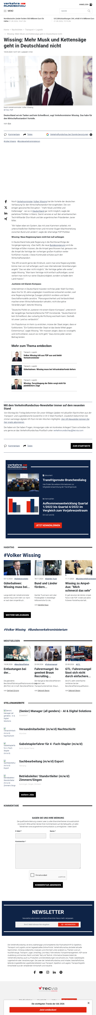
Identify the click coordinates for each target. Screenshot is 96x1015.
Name (52, 831)
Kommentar (20, 841)
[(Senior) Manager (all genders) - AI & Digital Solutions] (9, 716)
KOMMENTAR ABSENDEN (48, 885)
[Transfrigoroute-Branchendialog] (23, 482)
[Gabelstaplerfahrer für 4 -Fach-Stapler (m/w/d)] (9, 748)
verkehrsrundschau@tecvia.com (68, 430)
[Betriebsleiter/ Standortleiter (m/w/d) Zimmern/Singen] (9, 781)
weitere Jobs (27, 794)
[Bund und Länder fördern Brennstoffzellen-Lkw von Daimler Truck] (48, 567)
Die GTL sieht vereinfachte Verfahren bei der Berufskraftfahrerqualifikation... (77, 683)
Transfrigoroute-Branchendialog (64, 480)
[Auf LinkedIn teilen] (5, 213)
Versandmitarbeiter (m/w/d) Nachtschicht (47, 729)
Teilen (29, 134)
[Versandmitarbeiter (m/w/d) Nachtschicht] (9, 732)
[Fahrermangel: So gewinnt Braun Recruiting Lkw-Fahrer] (48, 653)
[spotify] (61, 972)
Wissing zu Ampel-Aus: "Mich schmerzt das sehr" (78, 587)
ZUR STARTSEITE (81, 446)
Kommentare (14, 134)
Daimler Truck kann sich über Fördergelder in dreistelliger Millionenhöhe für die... (45, 597)
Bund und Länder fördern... (45, 585)
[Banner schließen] (88, 1003)
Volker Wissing (40, 201)
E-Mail (17, 831)
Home (6, 30)
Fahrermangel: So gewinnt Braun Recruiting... (46, 672)
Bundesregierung (57, 245)
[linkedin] (54, 972)
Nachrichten (17, 30)
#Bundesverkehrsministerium (47, 629)
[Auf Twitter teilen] (5, 207)
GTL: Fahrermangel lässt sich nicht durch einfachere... (78, 672)
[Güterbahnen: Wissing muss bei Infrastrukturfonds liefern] (17, 567)
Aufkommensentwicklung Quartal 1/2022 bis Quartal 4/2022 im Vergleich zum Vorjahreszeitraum (65, 507)
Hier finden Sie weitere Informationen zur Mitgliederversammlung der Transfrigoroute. (60, 485)
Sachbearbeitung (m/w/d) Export (41, 761)
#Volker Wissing (22, 555)
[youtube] (40, 972)
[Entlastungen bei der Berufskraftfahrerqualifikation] (17, 653)
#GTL (78, 664)
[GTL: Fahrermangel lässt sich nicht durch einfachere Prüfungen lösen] (78, 653)
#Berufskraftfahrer (21, 664)
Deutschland (38, 211)
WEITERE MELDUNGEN (17, 615)
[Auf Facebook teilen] (6, 201)
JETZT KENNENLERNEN (48, 525)
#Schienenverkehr (21, 579)
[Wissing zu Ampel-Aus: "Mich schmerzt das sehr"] (78, 567)
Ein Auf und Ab (48, 515)
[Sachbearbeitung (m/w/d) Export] (9, 764)
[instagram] (47, 972)
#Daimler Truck (51, 579)
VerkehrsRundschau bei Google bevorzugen (69, 134)
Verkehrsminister (25, 201)
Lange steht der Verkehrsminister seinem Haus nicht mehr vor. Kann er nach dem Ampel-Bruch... (17, 597)
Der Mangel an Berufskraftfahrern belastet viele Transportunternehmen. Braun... (47, 683)
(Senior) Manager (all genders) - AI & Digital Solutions (55, 711)
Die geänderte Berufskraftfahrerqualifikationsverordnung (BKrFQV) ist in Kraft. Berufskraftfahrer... (20, 683)
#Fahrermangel (51, 664)
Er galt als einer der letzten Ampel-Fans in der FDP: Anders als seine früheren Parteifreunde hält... (78, 597)
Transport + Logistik (34, 30)
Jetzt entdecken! (48, 1010)
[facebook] (35, 972)
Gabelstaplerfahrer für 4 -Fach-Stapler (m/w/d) (50, 744)
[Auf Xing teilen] (5, 219)
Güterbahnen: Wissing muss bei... (17, 585)
